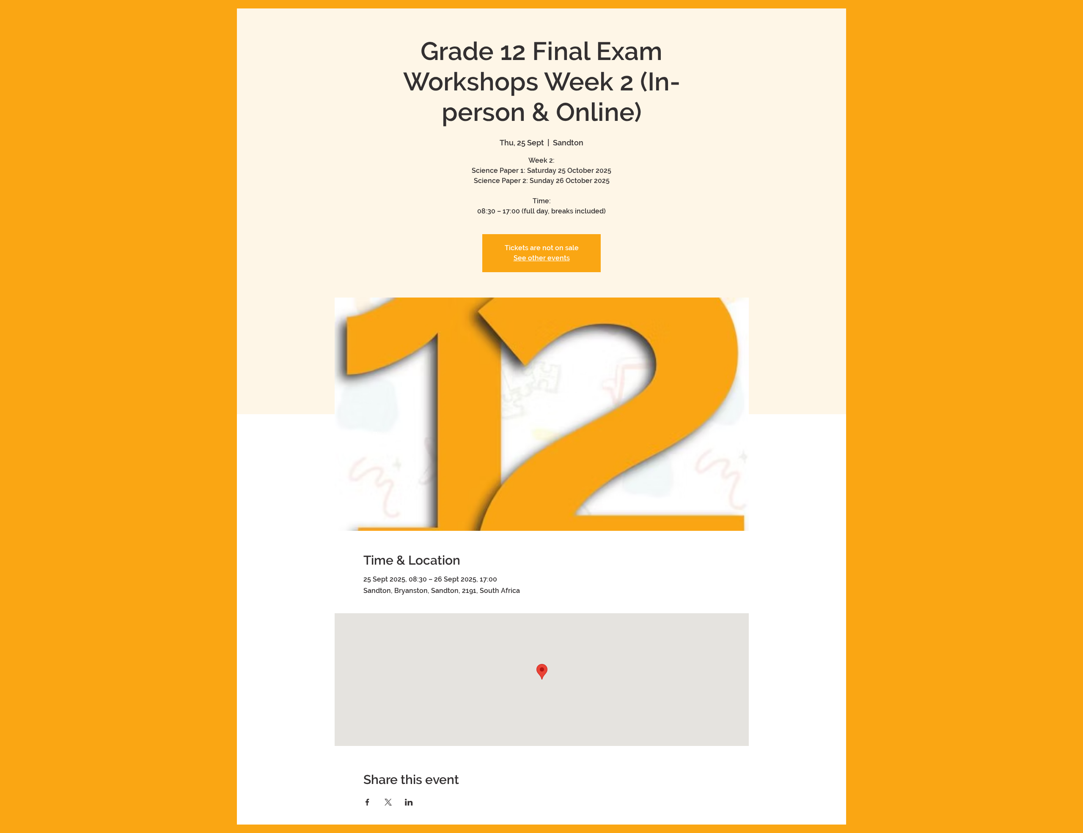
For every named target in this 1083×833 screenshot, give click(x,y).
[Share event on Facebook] (367, 802)
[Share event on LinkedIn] (409, 802)
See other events (542, 258)
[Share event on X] (388, 802)
